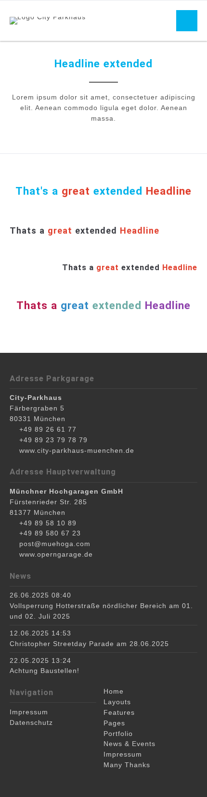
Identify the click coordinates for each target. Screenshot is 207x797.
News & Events (129, 743)
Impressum (123, 754)
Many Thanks (127, 765)
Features (119, 712)
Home (114, 691)
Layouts (117, 702)
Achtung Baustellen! (44, 670)
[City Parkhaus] (48, 21)
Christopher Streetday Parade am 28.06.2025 (89, 644)
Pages (114, 723)
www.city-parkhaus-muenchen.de (76, 450)
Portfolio (118, 733)
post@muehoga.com (55, 544)
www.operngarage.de (56, 554)
